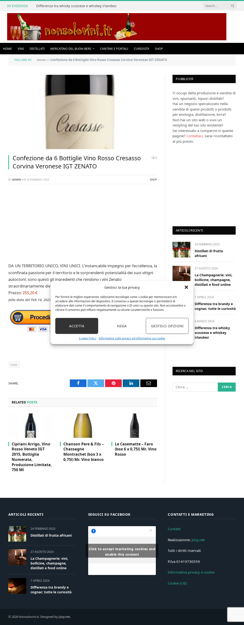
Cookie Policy (87, 338)
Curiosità (141, 48)
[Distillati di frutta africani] (181, 249)
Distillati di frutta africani (209, 253)
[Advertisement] (82, 222)
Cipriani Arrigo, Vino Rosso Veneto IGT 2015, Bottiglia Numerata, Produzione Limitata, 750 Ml (32, 457)
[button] (186, 287)
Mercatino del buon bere (70, 48)
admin (16, 179)
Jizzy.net (198, 539)
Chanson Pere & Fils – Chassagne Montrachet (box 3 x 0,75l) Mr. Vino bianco (83, 452)
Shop (159, 48)
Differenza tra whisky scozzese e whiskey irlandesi (76, 6)
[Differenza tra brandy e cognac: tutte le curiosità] (17, 586)
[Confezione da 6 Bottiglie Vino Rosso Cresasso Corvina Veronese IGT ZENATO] (82, 112)
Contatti (174, 528)
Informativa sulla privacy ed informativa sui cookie (132, 338)
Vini (21, 48)
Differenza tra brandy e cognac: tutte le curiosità (215, 306)
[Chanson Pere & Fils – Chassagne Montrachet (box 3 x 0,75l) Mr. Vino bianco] (83, 425)
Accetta (76, 325)
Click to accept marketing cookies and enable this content (122, 552)
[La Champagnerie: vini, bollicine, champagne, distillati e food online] (181, 273)
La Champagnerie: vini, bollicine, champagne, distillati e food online (213, 280)
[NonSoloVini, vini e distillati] (116, 27)
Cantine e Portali (114, 48)
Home (7, 48)
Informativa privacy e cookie (191, 572)
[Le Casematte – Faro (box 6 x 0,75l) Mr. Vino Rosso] (134, 425)
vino (14, 365)
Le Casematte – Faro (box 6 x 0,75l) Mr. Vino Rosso (136, 449)
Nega (122, 325)
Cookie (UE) (177, 583)
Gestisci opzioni (167, 325)
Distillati (37, 48)
